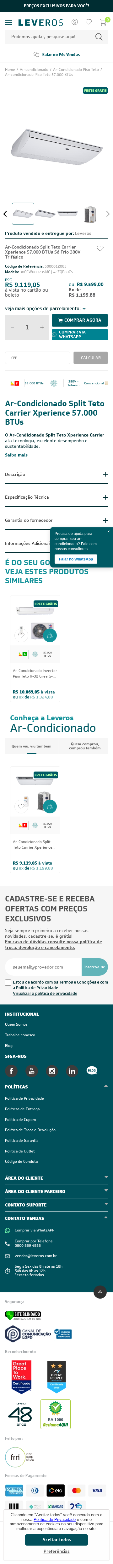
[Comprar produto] (50, 636)
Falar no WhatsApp (76, 559)
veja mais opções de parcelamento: (43, 308)
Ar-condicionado (34, 69)
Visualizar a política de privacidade (45, 993)
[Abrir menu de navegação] (9, 23)
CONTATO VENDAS (24, 1218)
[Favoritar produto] (21, 635)
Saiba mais (16, 455)
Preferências (57, 1551)
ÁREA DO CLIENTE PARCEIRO (35, 1191)
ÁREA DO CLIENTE (24, 1178)
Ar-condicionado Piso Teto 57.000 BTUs (39, 74)
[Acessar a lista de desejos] (89, 22)
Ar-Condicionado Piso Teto (76, 69)
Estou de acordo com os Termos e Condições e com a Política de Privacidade (60, 984)
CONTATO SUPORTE (25, 1205)
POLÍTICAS (16, 1087)
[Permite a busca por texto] (99, 36)
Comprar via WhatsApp (72, 334)
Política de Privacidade (55, 1519)
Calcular (91, 357)
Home (10, 69)
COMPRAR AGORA (82, 320)
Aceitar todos (56, 1539)
